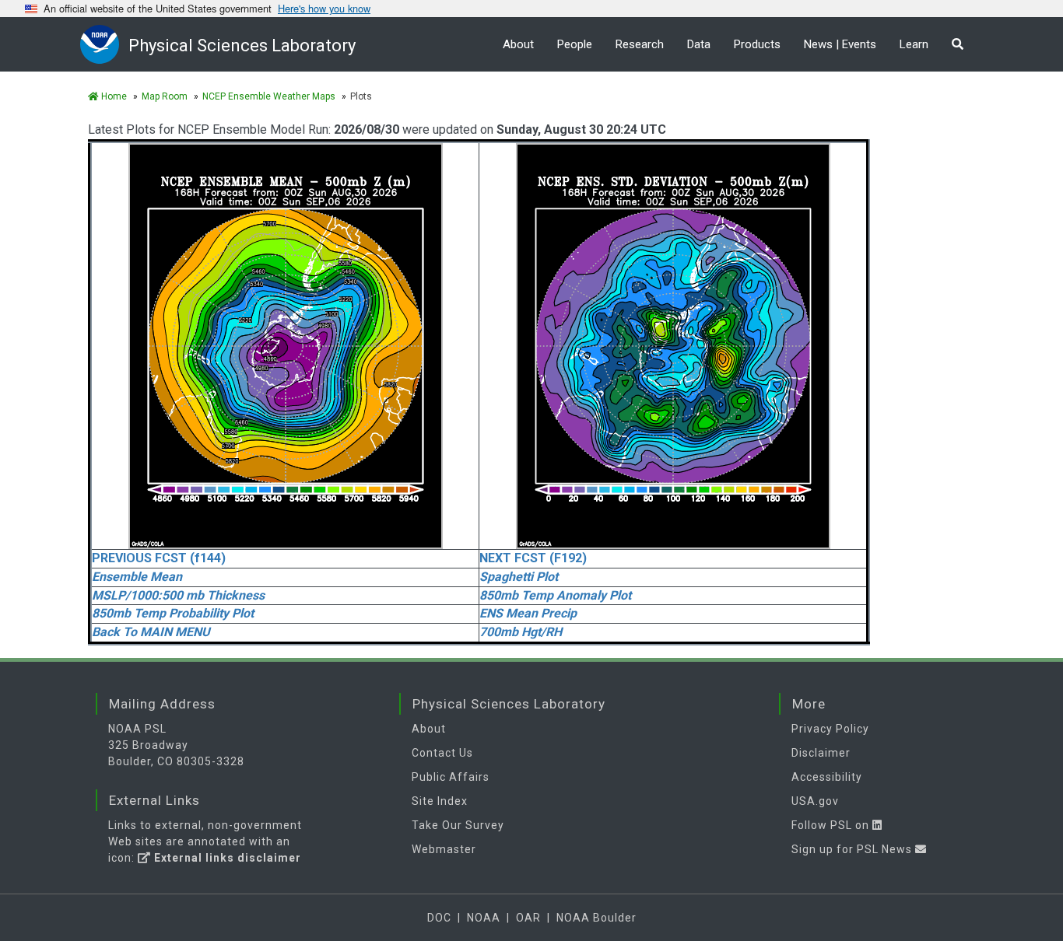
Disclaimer (821, 753)
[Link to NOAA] (104, 44)
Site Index (440, 801)
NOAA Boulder (596, 917)
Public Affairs (450, 777)
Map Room (165, 96)
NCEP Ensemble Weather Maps (268, 96)
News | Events (840, 44)
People (574, 44)
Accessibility (826, 777)
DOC (439, 917)
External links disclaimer (226, 858)
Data (698, 44)
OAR (528, 917)
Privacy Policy (830, 728)
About (518, 44)
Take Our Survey (458, 825)
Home (113, 96)
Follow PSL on (831, 825)
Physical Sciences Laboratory (242, 45)
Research (640, 44)
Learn (914, 44)
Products (757, 44)
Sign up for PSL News (853, 849)
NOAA (483, 917)
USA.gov (815, 801)
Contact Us (442, 753)
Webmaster (444, 849)
